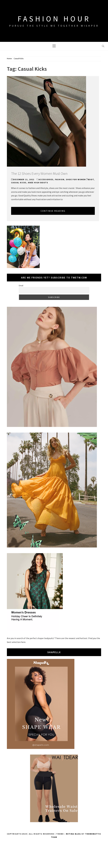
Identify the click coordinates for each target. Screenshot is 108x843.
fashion (59, 179)
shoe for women (76, 179)
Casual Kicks (18, 182)
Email (21, 285)
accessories (46, 179)
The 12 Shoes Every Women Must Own (39, 173)
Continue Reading (53, 210)
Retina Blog (73, 834)
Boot (91, 179)
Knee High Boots (38, 182)
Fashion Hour (54, 19)
